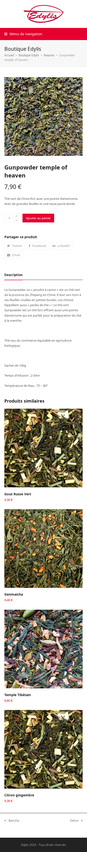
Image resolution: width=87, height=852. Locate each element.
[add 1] (16, 216)
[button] (23, 34)
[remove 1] (16, 220)
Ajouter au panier (38, 218)
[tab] (13, 275)
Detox (74, 820)
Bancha (11, 820)
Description (13, 275)
